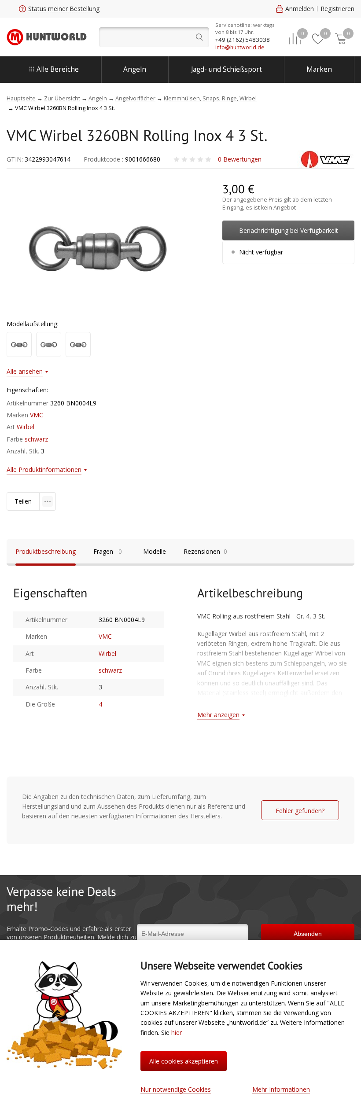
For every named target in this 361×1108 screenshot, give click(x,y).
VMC (36, 415)
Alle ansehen (25, 371)
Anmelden (299, 8)
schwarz (36, 439)
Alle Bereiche (58, 69)
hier (176, 1032)
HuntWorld (47, 37)
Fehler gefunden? (300, 810)
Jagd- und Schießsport (226, 69)
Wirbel (25, 427)
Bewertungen (240, 159)
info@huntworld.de (240, 47)
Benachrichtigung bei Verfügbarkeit (288, 230)
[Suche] (154, 37)
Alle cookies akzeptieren (183, 1061)
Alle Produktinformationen (44, 469)
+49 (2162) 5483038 (242, 40)
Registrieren (337, 8)
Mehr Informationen (281, 1089)
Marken (319, 69)
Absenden (308, 933)
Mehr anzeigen (218, 714)
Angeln (134, 69)
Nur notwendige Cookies (175, 1089)
